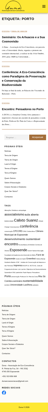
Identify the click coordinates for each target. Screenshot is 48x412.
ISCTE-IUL (33, 265)
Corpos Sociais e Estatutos (15, 187)
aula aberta (32, 214)
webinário (35, 285)
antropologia (22, 210)
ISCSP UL (26, 265)
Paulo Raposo (27, 272)
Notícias (7, 151)
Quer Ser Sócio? (11, 191)
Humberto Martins (10, 262)
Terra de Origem (19, 31)
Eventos (6, 31)
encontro (11, 244)
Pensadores (36, 272)
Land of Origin (10, 164)
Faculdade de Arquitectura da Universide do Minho (20, 255)
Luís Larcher (22, 269)
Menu (44, 6)
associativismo (14, 214)
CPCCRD (17, 231)
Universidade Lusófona (21, 285)
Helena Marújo (40, 259)
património (19, 272)
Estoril (29, 250)
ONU (13, 272)
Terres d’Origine (10, 168)
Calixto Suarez (26, 220)
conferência (29, 226)
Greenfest (31, 258)
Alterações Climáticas (11, 210)
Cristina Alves (31, 231)
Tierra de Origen (11, 160)
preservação (15, 276)
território (7, 285)
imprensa (18, 265)
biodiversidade (8, 221)
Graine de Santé (21, 259)
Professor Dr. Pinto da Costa (29, 276)
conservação (8, 231)
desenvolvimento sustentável (22, 239)
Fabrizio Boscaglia (37, 250)
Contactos (8, 197)
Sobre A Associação (12, 183)
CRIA (24, 231)
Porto (7, 276)
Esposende (18, 250)
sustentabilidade (33, 280)
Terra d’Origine (10, 173)
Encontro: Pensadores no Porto (23, 109)
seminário (17, 281)
